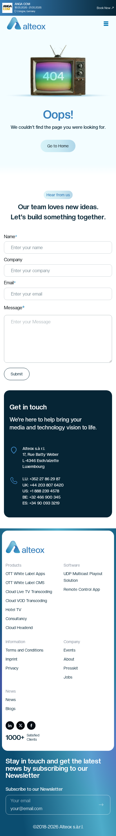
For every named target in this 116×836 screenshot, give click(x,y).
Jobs (68, 677)
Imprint (11, 659)
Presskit (71, 668)
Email (10, 283)
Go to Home (58, 146)
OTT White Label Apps (25, 573)
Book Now (103, 8)
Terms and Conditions (24, 650)
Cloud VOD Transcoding (26, 600)
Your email (20, 800)
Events (69, 650)
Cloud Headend (19, 627)
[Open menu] (105, 23)
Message (14, 308)
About (69, 659)
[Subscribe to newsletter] (101, 804)
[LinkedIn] (10, 725)
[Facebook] (31, 725)
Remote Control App (82, 589)
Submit (17, 374)
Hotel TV (13, 609)
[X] (20, 725)
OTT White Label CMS (25, 582)
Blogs (10, 708)
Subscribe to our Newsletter (34, 789)
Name (10, 237)
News (11, 699)
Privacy (12, 668)
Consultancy (16, 618)
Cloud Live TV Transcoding (29, 591)
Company (13, 260)
